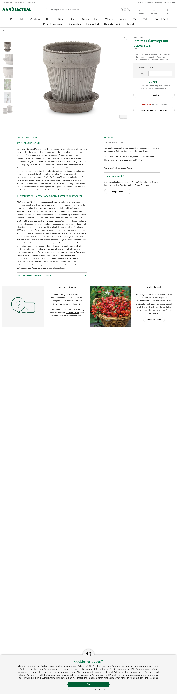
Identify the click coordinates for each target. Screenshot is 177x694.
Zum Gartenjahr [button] (154, 319)
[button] (126, 39)
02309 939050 (72, 312)
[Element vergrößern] (125, 117)
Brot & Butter (19, 2)
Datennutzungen (120, 666)
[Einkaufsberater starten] (128, 9)
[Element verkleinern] (121, 117)
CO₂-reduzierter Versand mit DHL (154, 88)
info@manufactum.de (72, 316)
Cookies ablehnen (75, 690)
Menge (142, 73)
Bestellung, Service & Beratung (156, 2)
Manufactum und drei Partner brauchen (38, 666)
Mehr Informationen (101, 690)
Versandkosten (164, 86)
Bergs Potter (126, 168)
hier (123, 677)
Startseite (6, 31)
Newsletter (31, 2)
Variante (141, 67)
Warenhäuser (7, 2)
